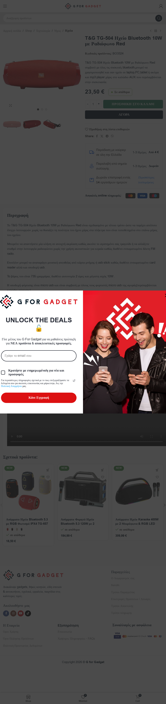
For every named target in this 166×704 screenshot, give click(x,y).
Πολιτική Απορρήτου (11, 386)
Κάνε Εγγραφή (39, 397)
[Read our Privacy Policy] (74, 380)
